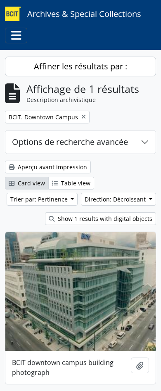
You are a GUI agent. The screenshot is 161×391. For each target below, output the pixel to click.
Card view (30, 183)
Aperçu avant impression (51, 167)
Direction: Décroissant (116, 199)
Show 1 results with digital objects (104, 219)
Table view (74, 183)
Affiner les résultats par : (80, 66)
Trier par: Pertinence (39, 199)
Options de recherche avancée (70, 141)
